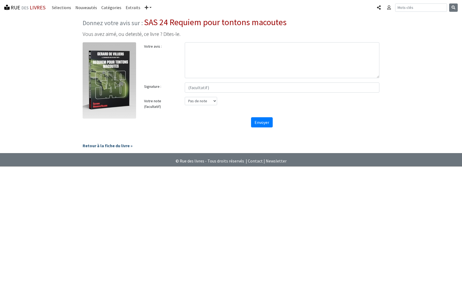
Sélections (61, 7)
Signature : (152, 86)
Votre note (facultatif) (152, 104)
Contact (255, 161)
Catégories (111, 7)
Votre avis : (153, 46)
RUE (27, 7)
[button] (148, 7)
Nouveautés (86, 7)
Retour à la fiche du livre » (108, 145)
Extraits (133, 7)
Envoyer (262, 122)
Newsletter (276, 161)
